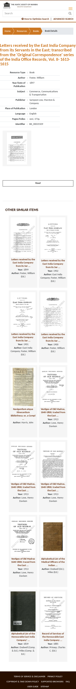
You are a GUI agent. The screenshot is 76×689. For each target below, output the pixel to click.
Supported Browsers (52, 682)
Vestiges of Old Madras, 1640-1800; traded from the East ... (53, 412)
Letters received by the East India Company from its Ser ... (23, 262)
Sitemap (45, 686)
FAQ (68, 682)
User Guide (32, 686)
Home (8, 31)
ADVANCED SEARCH (63, 19)
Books (36, 31)
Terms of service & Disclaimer (29, 676)
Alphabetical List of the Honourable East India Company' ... (23, 637)
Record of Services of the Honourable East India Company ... (53, 637)
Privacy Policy (55, 676)
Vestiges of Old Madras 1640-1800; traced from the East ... (23, 562)
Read (38, 183)
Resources (22, 31)
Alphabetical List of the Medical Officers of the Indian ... (53, 562)
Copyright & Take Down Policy (23, 682)
